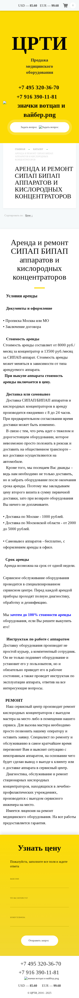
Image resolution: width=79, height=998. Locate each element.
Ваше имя (14, 879)
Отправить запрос (39, 940)
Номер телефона (17, 917)
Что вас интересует (19, 898)
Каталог (38, 149)
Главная (20, 149)
